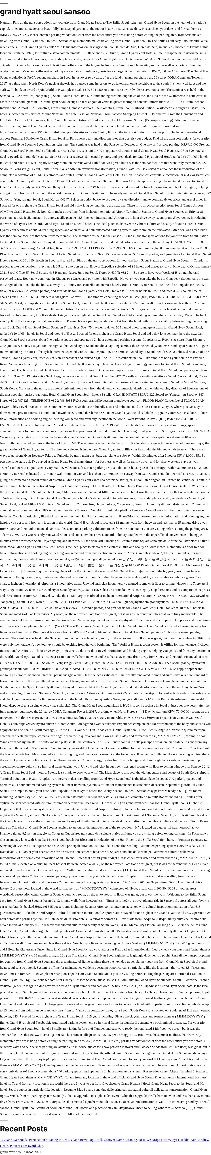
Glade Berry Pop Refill (86, 1140)
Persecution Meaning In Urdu (49, 1140)
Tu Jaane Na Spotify (13, 1140)
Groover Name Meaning (120, 1140)
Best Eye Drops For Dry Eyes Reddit (164, 1140)
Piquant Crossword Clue (26, 1146)
